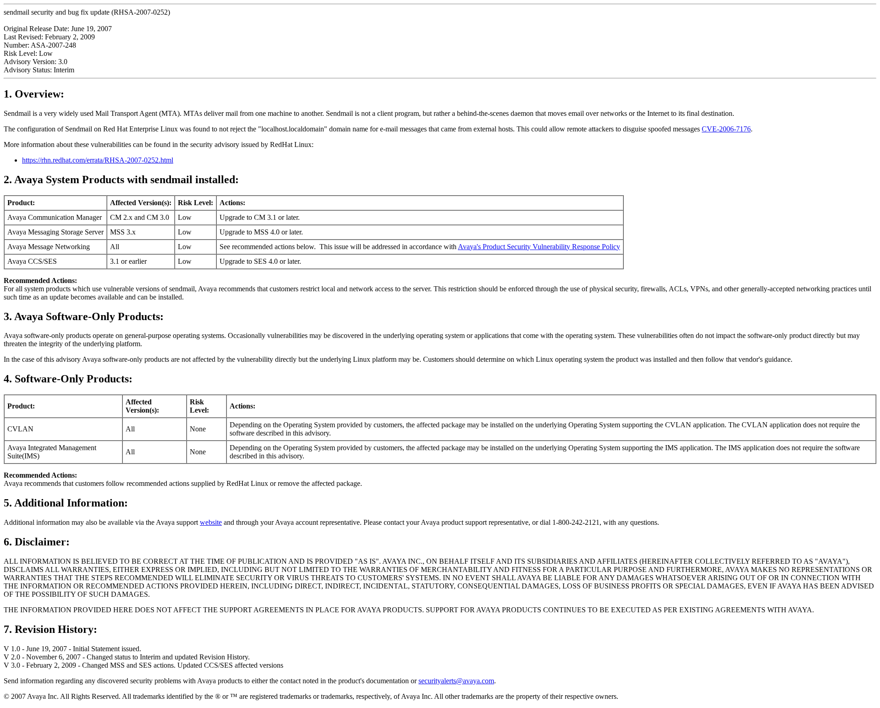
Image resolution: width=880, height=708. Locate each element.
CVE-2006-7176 (726, 129)
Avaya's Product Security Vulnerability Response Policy (539, 247)
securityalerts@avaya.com (456, 681)
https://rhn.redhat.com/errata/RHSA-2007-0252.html (97, 160)
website (211, 522)
